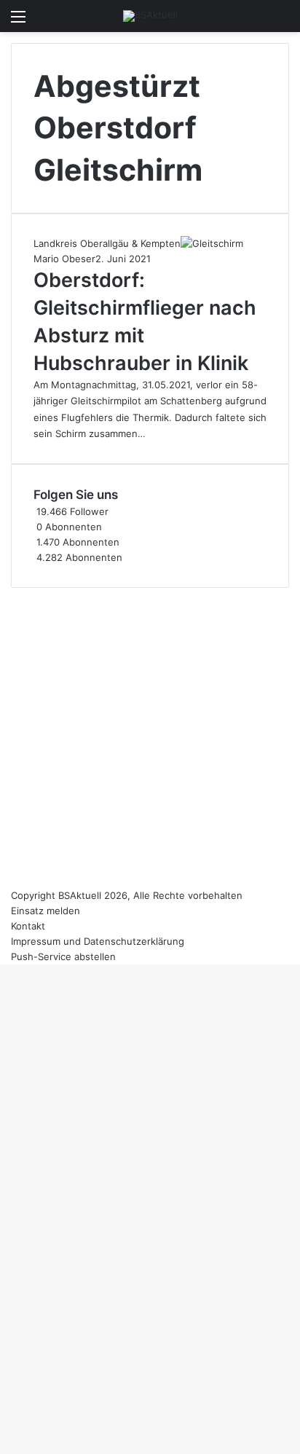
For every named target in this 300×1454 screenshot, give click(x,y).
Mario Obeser (64, 258)
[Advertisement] (150, 738)
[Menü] (18, 21)
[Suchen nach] (282, 21)
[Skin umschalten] (256, 21)
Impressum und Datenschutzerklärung (97, 941)
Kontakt (28, 926)
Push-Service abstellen (63, 956)
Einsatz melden (45, 910)
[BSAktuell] (150, 16)
